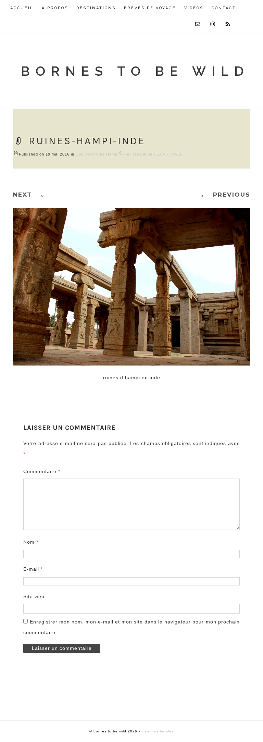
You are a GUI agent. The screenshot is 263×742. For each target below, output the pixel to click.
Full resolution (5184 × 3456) (152, 154)
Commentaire (41, 471)
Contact (224, 8)
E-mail (33, 569)
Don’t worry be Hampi (97, 154)
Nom (30, 542)
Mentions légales (157, 731)
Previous (224, 194)
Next (29, 194)
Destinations (96, 8)
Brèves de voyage (150, 8)
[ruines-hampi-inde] (131, 285)
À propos (55, 8)
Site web (34, 596)
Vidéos (193, 8)
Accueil (22, 8)
